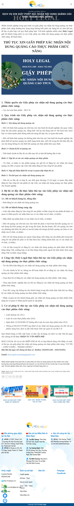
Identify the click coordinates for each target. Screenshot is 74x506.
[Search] (71, 4)
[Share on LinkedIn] (20, 376)
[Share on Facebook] (6, 376)
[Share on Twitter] (10, 376)
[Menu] (2, 4)
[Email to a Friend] (13, 376)
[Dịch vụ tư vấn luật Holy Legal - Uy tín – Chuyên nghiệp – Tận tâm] (37, 4)
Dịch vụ (43, 11)
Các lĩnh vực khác (34, 11)
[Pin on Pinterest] (17, 376)
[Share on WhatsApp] (3, 376)
